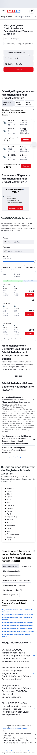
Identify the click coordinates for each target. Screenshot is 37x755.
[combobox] (20, 242)
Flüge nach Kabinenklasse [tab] (12, 576)
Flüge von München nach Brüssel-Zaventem (17, 615)
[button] (3, 11)
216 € (9, 34)
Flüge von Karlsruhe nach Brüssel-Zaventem (18, 631)
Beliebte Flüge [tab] (26, 566)
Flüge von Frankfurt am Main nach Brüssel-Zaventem (17, 611)
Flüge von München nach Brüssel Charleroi (17, 622)
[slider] (35, 261)
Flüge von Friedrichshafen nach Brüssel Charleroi (16, 635)
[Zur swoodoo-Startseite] (13, 11)
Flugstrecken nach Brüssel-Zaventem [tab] (16, 580)
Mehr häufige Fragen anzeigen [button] (18, 457)
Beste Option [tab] (18, 103)
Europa (13, 751)
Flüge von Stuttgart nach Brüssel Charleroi (17, 628)
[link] (15, 208)
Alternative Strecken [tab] (10, 566)
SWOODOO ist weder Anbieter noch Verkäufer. (17, 735)
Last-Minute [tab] (28, 103)
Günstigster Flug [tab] (7, 103)
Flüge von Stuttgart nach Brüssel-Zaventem (17, 625)
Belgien (20, 751)
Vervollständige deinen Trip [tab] (13, 590)
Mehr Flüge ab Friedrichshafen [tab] (14, 585)
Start (7, 751)
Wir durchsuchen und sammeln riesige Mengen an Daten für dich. (16, 739)
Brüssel (26, 751)
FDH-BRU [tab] (18, 376)
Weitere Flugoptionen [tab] (10, 595)
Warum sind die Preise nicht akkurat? (17, 743)
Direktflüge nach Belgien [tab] (11, 571)
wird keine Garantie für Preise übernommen (15, 728)
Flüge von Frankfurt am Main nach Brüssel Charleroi (17, 619)
